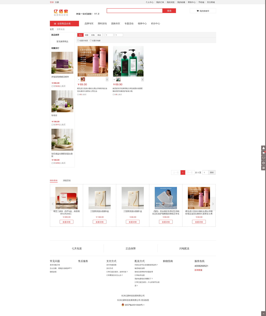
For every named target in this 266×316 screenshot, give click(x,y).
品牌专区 (89, 23)
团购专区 (115, 23)
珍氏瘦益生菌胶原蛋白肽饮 (62, 154)
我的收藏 (181, 2)
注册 (57, 2)
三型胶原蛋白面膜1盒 (132, 211)
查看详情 (66, 222)
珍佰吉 (54, 115)
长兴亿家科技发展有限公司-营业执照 (133, 300)
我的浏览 (171, 2)
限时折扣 (102, 23)
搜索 (169, 10)
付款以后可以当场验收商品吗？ (146, 264)
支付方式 (109, 268)
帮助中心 (192, 2)
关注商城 (211, 2)
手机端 (201, 2)
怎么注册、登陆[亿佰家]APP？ (61, 268)
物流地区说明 (140, 268)
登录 (52, 2)
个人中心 (150, 2)
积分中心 (155, 23)
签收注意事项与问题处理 (144, 271)
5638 (57, 86)
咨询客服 (198, 269)
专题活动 (129, 23)
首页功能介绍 (55, 264)
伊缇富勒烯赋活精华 (60, 76)
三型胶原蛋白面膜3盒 (99, 211)
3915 (57, 124)
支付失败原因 (111, 264)
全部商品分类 (64, 23)
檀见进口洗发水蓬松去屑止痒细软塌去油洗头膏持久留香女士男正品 (199, 213)
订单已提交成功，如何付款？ (117, 271)
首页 (52, 29)
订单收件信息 (140, 275)
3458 (57, 162)
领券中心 (142, 23)
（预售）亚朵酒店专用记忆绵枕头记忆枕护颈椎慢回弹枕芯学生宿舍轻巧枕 (165, 213)
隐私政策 (53, 271)
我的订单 (160, 2)
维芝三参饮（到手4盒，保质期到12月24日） (66, 212)
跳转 (212, 172)
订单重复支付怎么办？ (114, 275)
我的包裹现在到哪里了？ (144, 278)
